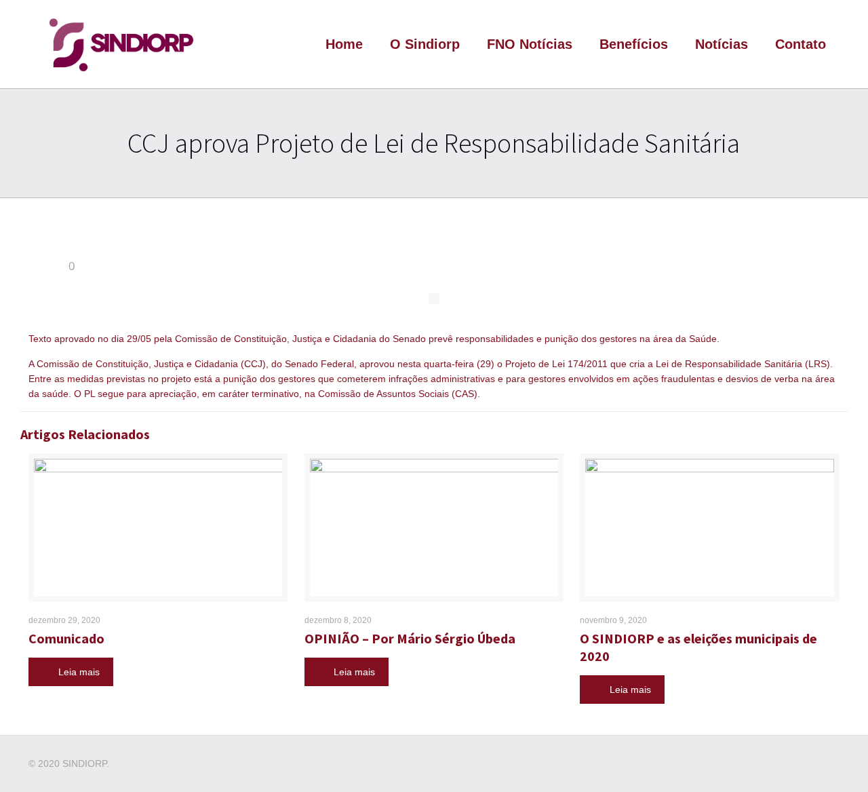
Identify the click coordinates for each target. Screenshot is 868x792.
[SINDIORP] (121, 44)
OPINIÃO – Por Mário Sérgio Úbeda (409, 638)
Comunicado (66, 638)
